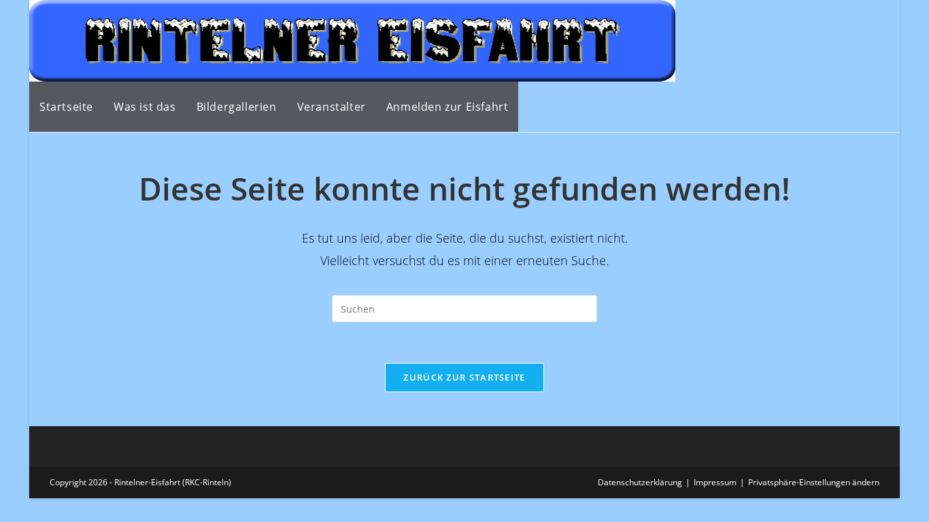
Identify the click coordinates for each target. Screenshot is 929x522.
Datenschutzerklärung (640, 482)
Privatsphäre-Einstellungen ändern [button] (813, 482)
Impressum (715, 482)
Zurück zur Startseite (464, 377)
